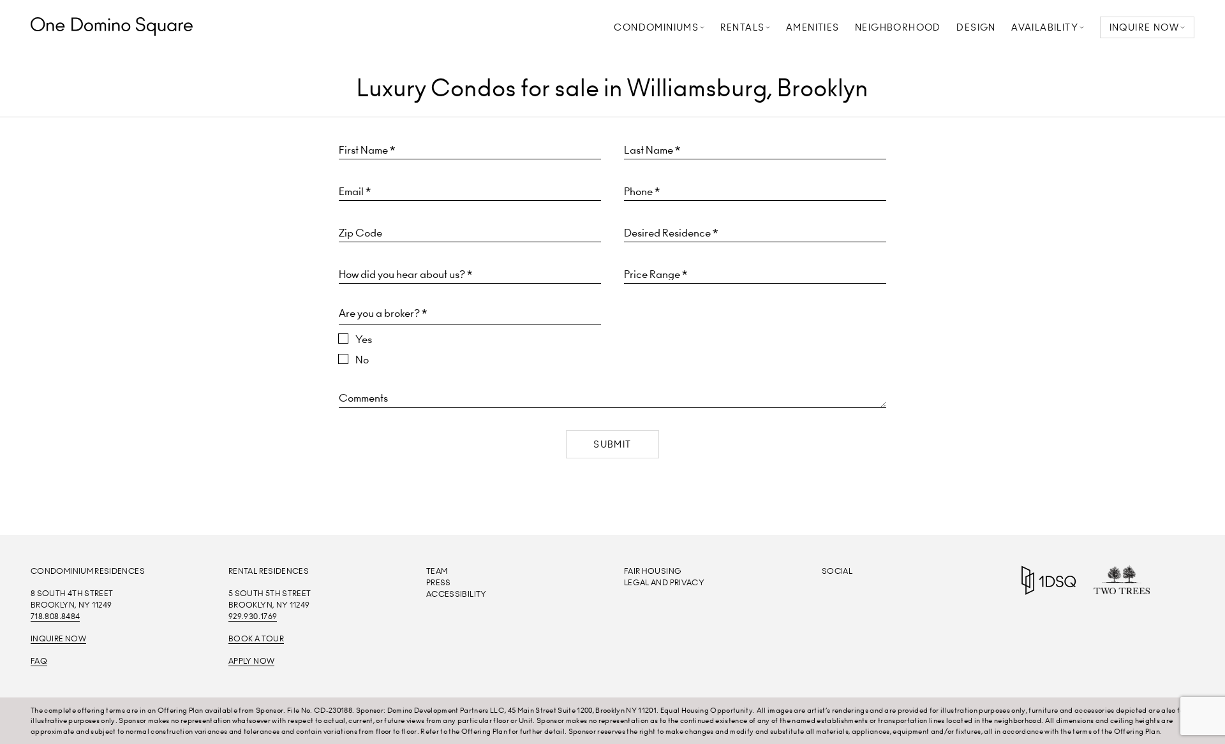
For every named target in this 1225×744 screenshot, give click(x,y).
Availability (1044, 27)
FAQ (39, 661)
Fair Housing (652, 571)
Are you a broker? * (383, 313)
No (362, 359)
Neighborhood (898, 27)
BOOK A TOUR (256, 638)
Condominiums (656, 27)
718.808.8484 (55, 616)
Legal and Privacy (664, 582)
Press (438, 582)
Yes (363, 339)
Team (436, 571)
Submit (612, 444)
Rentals (742, 27)
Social (837, 571)
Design (975, 27)
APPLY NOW (251, 661)
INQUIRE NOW (1144, 27)
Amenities (813, 27)
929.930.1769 (252, 616)
